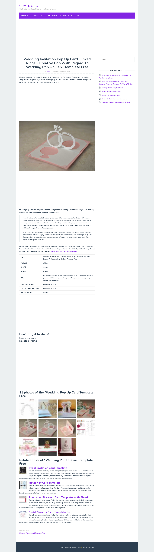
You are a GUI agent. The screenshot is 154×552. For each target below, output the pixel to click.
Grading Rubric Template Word (112, 88)
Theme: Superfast (88, 547)
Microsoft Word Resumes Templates (114, 99)
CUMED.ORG (28, 6)
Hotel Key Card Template (45, 483)
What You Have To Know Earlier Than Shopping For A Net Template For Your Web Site (115, 82)
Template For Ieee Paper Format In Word (116, 102)
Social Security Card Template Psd (50, 512)
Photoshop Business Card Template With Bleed (58, 497)
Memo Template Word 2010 (111, 91)
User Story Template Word (111, 95)
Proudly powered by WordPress (70, 547)
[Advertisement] (77, 38)
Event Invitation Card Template (48, 468)
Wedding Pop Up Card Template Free (64, 251)
